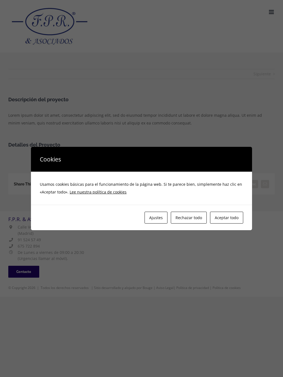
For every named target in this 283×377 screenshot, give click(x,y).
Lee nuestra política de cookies (98, 192)
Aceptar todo (227, 217)
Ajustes (156, 217)
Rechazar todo (188, 217)
